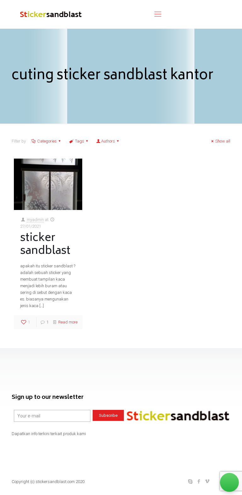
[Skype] (190, 481)
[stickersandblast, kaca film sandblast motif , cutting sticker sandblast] (50, 14)
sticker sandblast (45, 245)
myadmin (35, 219)
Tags (79, 141)
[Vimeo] (207, 481)
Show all (222, 141)
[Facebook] (199, 481)
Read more (68, 322)
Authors (108, 141)
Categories (47, 141)
